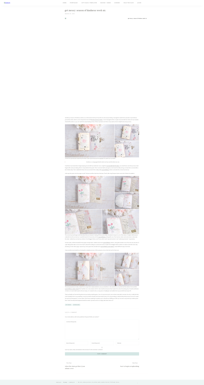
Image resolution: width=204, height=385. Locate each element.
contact (72, 382)
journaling (76, 304)
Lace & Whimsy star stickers (107, 246)
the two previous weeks (97, 119)
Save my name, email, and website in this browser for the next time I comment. (84, 349)
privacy (58, 382)
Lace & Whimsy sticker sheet (72, 289)
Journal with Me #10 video (113, 165)
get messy (68, 304)
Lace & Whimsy (105, 169)
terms (65, 382)
